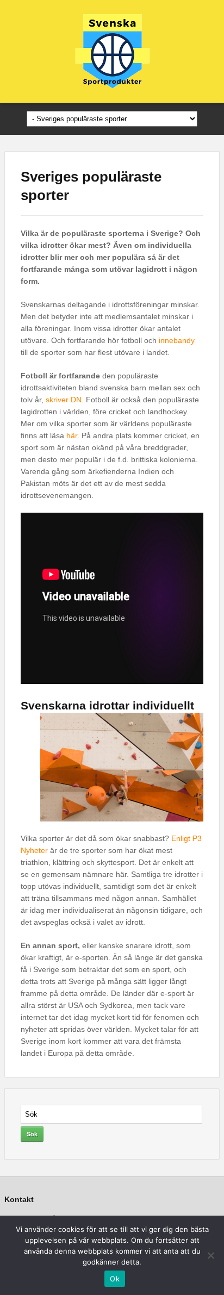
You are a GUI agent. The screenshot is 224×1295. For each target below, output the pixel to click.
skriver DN (64, 399)
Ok (115, 1278)
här (71, 435)
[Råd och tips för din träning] (112, 51)
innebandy (177, 340)
